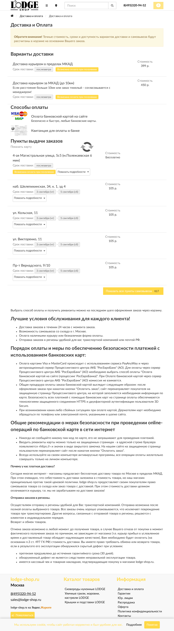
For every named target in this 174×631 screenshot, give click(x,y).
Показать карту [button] (21, 146)
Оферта (123, 607)
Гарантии (124, 593)
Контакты (124, 615)
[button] (77, 69)
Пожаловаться (24, 615)
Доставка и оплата (131, 589)
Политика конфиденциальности (140, 611)
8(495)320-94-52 (134, 5)
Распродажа (126, 602)
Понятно (152, 625)
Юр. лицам (125, 598)
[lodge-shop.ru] (24, 5)
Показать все (132, 291)
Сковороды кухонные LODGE (85, 589)
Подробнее (134, 624)
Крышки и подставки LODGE (85, 602)
